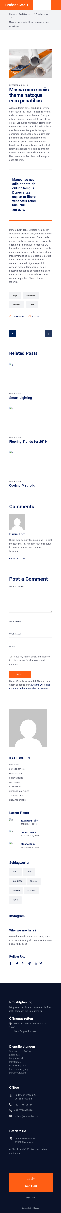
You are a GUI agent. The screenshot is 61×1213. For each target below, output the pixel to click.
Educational (15, 394)
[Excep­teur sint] (13, 822)
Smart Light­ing (20, 397)
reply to (13, 558)
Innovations (16, 778)
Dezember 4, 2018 (30, 847)
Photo (16, 890)
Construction (17, 769)
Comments (18, 317)
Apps (15, 295)
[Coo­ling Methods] (30, 465)
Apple (16, 871)
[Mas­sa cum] (13, 846)
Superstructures (19, 791)
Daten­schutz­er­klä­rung (30, 1208)
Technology (42, 14)
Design (33, 881)
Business (31, 295)
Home (12, 14)
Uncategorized (17, 800)
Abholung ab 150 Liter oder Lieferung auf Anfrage (29, 1151)
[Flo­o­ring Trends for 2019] (30, 421)
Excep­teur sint (29, 821)
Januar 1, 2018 (29, 824)
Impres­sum (30, 1198)
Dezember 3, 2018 (30, 836)
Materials (15, 782)
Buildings (14, 764)
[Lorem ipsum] (13, 834)
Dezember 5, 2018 (18, 85)
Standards (15, 787)
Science (17, 305)
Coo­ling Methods (22, 485)
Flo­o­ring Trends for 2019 (28, 441)
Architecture (25, 14)
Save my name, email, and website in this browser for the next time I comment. (30, 660)
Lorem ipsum (28, 832)
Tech (32, 305)
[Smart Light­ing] (30, 377)
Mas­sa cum (28, 844)
